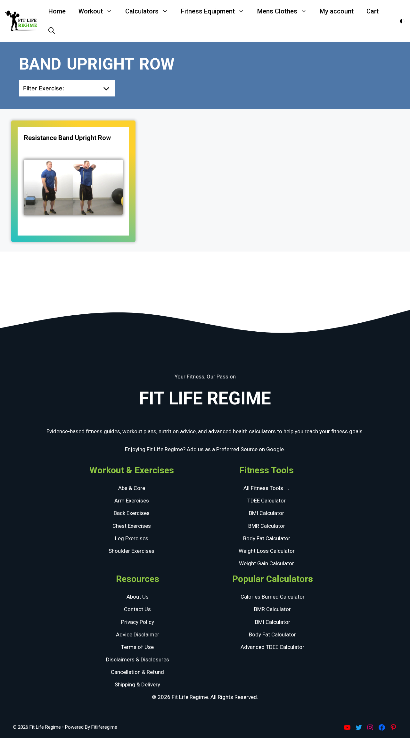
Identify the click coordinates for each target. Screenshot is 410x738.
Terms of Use (137, 647)
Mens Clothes (277, 11)
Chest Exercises (131, 526)
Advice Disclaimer (137, 634)
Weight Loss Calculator (267, 551)
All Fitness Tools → (266, 488)
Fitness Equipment (208, 11)
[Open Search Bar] (51, 30)
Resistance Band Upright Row (67, 138)
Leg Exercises (131, 538)
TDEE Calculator (266, 500)
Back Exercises (132, 513)
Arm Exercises (131, 500)
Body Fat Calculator (266, 538)
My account (337, 11)
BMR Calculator (266, 526)
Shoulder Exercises (131, 551)
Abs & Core (131, 488)
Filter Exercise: (43, 88)
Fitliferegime (104, 727)
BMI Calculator (266, 513)
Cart (372, 11)
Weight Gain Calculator (266, 563)
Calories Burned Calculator (273, 596)
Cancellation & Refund (137, 672)
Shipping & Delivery (137, 684)
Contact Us (137, 609)
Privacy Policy (137, 622)
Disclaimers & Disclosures (137, 659)
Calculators (142, 11)
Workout (90, 11)
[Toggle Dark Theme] (402, 21)
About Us (138, 596)
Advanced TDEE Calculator (272, 647)
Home (57, 11)
